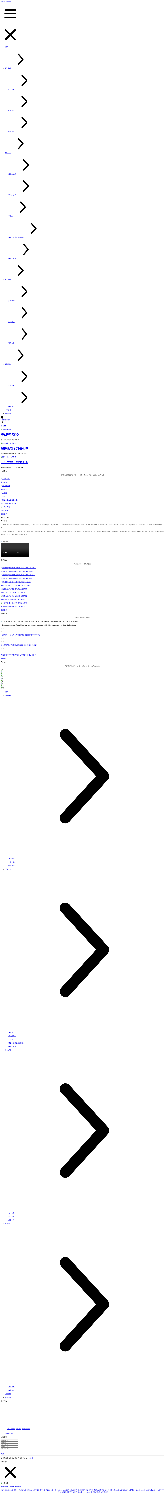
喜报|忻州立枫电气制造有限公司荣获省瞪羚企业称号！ (19, 655)
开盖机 (3, 496)
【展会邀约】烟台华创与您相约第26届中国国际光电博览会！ (21, 635)
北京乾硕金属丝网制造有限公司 (28, 1490)
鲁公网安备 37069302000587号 (11, 1486)
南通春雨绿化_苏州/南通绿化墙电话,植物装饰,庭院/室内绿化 (136, 1490)
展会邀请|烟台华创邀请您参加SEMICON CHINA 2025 (19, 645)
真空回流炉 (4, 482)
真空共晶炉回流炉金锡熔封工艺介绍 (13, 599)
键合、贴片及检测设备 (8, 503)
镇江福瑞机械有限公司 (9, 1490)
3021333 (18, 1429)
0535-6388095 (5, 420)
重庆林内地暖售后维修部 (99, 1492)
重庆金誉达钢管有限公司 (48, 1490)
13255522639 (26, 1429)
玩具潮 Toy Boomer (84, 1492)
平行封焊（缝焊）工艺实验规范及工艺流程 (15, 585)
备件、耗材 (4, 510)
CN (2, 426)
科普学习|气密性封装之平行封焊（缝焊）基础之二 (18, 571)
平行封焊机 (4, 489)
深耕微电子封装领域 (14, 448)
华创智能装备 (10, 434)
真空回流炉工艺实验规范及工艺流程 (13, 592)
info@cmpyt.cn (9, 1433)
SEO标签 (30, 1458)
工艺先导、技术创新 (14, 462)
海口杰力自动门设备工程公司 (67, 1490)
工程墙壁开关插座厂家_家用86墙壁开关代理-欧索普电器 (97, 1490)
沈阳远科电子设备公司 (69, 1492)
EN (5, 426)
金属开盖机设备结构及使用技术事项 (13, 606)
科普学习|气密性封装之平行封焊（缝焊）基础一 (17, 578)
